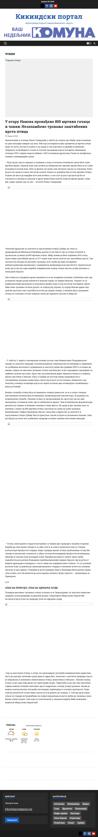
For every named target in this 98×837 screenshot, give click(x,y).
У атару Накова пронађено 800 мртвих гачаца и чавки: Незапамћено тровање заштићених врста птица (47, 126)
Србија (80, 822)
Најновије (75, 818)
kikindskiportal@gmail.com (18, 809)
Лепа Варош (60, 818)
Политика (59, 822)
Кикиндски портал (49, 16)
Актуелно (59, 803)
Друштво (67, 808)
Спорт (71, 822)
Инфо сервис (60, 813)
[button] (5, 43)
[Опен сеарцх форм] (94, 43)
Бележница (73, 803)
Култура (75, 813)
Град (56, 808)
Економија (81, 808)
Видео (86, 803)
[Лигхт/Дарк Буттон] (89, 43)
